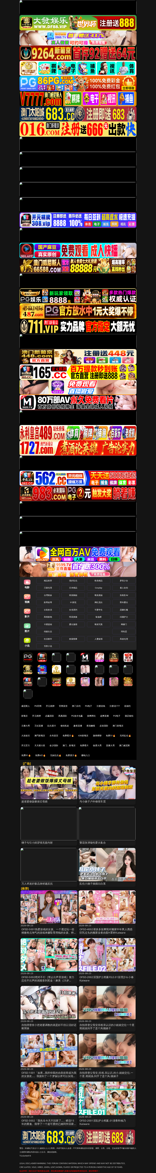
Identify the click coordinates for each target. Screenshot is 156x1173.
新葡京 (24, 715)
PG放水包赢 (77, 715)
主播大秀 (25, 725)
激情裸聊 (97, 735)
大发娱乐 (25, 735)
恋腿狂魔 (124, 609)
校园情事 (73, 639)
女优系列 (73, 609)
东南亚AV (124, 595)
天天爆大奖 (39, 745)
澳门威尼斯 (124, 745)
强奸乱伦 (73, 580)
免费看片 (84, 745)
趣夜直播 (77, 725)
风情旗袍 (48, 616)
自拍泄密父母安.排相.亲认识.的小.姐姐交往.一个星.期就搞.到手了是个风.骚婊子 (106, 1074)
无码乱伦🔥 (125, 735)
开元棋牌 (50, 705)
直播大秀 (110, 745)
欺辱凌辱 (48, 602)
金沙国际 (54, 745)
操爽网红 (91, 715)
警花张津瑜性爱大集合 (93, 842)
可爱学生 (99, 609)
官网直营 (63, 705)
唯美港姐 (99, 595)
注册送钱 (101, 705)
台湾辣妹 (48, 595)
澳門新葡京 (39, 735)
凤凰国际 (62, 715)
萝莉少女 (124, 580)
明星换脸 (73, 616)
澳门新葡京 (118, 725)
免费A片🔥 (40, 755)
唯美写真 (99, 624)
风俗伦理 (124, 639)
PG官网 (38, 705)
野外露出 (124, 602)
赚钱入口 (85, 755)
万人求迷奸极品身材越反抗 (37, 883)
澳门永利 (76, 705)
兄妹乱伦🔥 (55, 755)
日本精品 (73, 587)
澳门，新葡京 (69, 745)
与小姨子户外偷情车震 (93, 801)
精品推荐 (48, 580)
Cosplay (98, 587)
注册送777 (115, 705)
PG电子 (88, 705)
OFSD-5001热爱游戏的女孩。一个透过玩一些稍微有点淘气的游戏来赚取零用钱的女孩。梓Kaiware (47, 932)
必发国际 (104, 725)
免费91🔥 (26, 755)
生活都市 (48, 639)
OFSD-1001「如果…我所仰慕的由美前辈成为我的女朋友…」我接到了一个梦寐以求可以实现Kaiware (48, 1076)
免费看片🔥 (68, 735)
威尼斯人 (25, 705)
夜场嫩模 (91, 725)
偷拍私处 (64, 725)
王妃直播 (38, 725)
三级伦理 (48, 587)
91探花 (73, 602)
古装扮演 (48, 609)
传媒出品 (48, 631)
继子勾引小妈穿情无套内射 (37, 842)
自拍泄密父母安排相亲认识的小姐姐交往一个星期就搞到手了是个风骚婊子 (107, 1026)
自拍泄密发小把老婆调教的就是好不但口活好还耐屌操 (48, 1026)
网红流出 (99, 602)
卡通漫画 (48, 624)
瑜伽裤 (98, 616)
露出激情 (73, 624)
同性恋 (124, 631)
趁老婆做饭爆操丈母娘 (34, 801)
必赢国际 (49, 715)
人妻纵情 (99, 639)
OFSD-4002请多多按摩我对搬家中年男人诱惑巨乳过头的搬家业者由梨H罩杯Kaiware (106, 930)
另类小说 (48, 646)
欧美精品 (99, 580)
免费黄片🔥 (71, 755)
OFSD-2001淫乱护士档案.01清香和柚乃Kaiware (103, 1122)
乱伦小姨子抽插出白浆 (93, 883)
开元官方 (25, 745)
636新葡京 (83, 735)
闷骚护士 (124, 616)
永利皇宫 (54, 735)
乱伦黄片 (51, 725)
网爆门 (124, 624)
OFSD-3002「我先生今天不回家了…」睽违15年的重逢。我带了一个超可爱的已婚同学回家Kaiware (47, 1124)
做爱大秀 (97, 745)
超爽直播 (104, 715)
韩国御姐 (73, 595)
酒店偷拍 (129, 715)
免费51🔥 (110, 735)
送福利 (127, 705)
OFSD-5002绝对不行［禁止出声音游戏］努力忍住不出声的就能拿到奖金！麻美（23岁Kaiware (47, 980)
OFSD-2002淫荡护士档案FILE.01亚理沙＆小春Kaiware (107, 978)
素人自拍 (124, 587)
